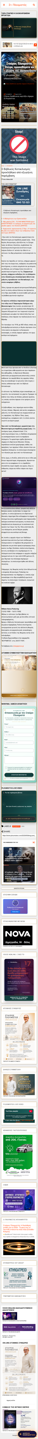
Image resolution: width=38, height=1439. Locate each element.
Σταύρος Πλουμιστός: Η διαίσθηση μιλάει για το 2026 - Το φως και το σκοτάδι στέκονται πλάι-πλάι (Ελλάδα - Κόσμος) (18, 1228)
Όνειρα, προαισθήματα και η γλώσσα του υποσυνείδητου (19, 75)
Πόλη (6, 747)
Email (6, 739)
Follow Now (15, 911)
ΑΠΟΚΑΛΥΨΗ (10, 165)
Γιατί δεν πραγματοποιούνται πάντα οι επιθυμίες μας (27, 114)
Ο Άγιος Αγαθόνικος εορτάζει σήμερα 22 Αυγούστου (18, 97)
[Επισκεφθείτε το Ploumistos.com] (7, 28)
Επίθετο (6, 731)
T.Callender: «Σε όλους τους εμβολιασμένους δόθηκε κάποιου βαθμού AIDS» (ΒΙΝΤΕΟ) (17, 858)
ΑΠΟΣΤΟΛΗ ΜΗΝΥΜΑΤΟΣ (19, 774)
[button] (19, 977)
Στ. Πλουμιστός (18, 4)
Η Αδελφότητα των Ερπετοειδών (15, 219)
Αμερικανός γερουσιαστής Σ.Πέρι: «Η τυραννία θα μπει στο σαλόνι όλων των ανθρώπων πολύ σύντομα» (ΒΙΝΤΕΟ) (18, 231)
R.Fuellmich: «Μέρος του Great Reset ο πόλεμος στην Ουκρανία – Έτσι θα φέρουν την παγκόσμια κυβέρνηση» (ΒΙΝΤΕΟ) (18, 875)
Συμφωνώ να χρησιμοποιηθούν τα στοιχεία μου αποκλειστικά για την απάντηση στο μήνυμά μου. (20, 769)
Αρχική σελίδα (11, 1400)
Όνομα (6, 724)
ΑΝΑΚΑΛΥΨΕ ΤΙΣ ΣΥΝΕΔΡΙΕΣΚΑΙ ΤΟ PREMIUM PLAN (19, 998)
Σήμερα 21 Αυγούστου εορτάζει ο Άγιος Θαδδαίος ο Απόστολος (23, 45)
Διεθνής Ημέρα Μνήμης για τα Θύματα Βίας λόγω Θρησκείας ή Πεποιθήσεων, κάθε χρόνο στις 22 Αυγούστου (9, 111)
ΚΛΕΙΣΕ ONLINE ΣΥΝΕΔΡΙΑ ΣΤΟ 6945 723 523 (19, 695)
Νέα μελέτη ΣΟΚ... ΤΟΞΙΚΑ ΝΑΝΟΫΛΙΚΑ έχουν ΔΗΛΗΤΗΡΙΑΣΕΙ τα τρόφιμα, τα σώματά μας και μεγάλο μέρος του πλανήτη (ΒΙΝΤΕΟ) (18, 224)
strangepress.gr (18, 646)
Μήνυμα (6, 755)
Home (2, 165)
